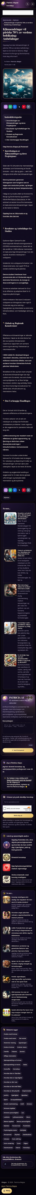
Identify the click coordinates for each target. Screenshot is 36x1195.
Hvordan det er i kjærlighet (13, 1078)
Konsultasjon (8, 721)
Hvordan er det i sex (10, 1082)
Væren (18, 1148)
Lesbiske (7, 1117)
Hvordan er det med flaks (12, 1086)
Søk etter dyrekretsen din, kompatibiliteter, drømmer (15, 1164)
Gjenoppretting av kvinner (13, 1060)
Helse (25, 1065)
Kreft (22, 1104)
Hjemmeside (7, 20)
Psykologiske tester (10, 1130)
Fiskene (14, 1051)
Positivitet (26, 1126)
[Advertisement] (18, 12)
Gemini (22, 1051)
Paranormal (16, 1126)
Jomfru (6, 1095)
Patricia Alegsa (16, 61)
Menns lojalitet (9, 1121)
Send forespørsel (18, 750)
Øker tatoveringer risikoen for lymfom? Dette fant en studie (24, 587)
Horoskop (16, 1069)
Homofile (7, 1069)
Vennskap (26, 1148)
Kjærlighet (14, 1095)
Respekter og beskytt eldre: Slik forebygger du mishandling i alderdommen (24, 516)
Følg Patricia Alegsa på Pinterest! (15, 147)
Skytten (17, 1134)
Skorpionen (8, 1134)
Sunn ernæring (9, 1143)
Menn (28, 1117)
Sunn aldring (16, 1139)
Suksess (6, 1139)
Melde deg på (18, 815)
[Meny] (33, 4)
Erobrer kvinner (9, 1047)
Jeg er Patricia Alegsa (14, 763)
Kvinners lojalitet (9, 1108)
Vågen (26, 1143)
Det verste (22, 1038)
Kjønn (6, 1100)
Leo (23, 1113)
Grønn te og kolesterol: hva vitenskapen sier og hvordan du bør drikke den (25, 553)
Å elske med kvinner (10, 1034)
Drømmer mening (10, 1043)
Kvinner (29, 1104)
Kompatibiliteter (16, 1100)
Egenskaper (23, 1043)
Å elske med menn (10, 1038)
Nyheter (16, 20)
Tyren (19, 1143)
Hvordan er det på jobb (11, 1091)
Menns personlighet (23, 1121)
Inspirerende (26, 1091)
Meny (6, 1191)
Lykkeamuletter (18, 1117)
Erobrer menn (22, 1047)
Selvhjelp (23, 1130)
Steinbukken (27, 1134)
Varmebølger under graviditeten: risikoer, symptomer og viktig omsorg (24, 625)
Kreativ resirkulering (11, 1104)
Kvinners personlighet (11, 1113)
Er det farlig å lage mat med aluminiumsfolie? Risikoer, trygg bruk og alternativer (24, 658)
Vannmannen (8, 1148)
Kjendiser (25, 1095)
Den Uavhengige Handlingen (17, 140)
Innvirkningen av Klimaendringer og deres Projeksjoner (15, 123)
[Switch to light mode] (28, 4)
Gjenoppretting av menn (12, 1065)
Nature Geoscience (18, 199)
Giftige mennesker (10, 1056)
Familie (6, 1051)
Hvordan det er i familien (12, 1073)
